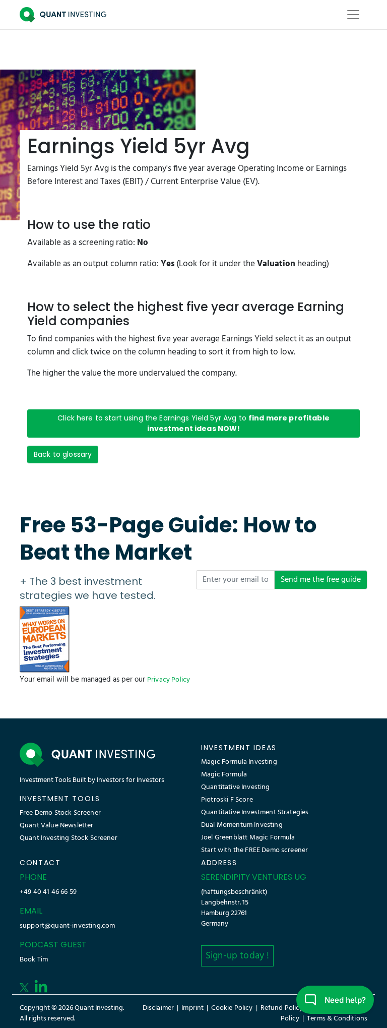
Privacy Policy (168, 680)
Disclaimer (158, 1008)
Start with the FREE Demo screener (254, 850)
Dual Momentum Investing (242, 825)
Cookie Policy (231, 1008)
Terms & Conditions (337, 1018)
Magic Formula (224, 774)
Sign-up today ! (237, 955)
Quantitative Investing (235, 787)
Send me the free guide (321, 579)
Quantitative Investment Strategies (254, 812)
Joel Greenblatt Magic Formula (248, 837)
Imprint (192, 1008)
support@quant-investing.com (67, 926)
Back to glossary (63, 454)
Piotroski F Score (227, 800)
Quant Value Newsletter (57, 825)
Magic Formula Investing (239, 762)
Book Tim (34, 959)
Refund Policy (282, 1008)
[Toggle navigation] (353, 15)
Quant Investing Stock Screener (68, 838)
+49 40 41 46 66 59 (48, 892)
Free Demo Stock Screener (60, 813)
